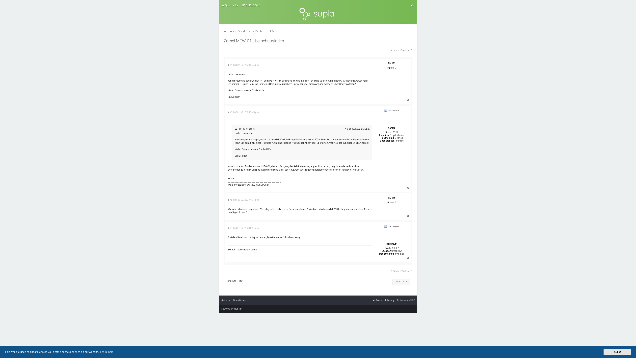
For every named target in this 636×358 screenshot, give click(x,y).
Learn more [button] (106, 352)
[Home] (318, 14)
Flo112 (241, 129)
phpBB (237, 309)
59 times (399, 253)
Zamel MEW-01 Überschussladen (254, 41)
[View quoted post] (254, 129)
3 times (399, 138)
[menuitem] (251, 5)
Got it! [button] (617, 352)
